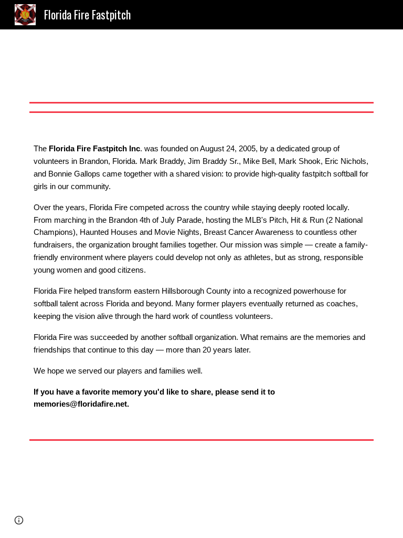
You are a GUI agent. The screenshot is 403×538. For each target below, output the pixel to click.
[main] (201, 275)
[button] (19, 520)
